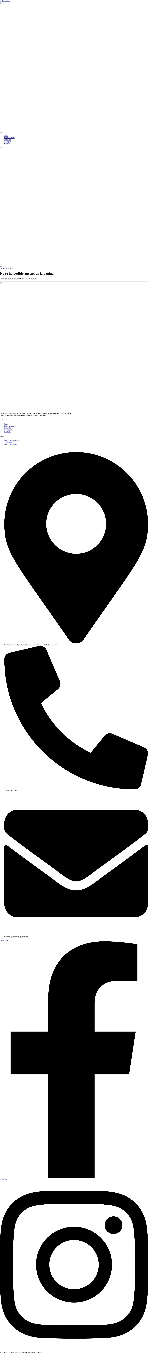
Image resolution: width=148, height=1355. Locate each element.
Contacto (7, 143)
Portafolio (7, 140)
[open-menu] (1, 132)
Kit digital (7, 142)
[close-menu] (1, 266)
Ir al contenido (5, 1)
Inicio (6, 136)
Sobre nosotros (9, 138)
